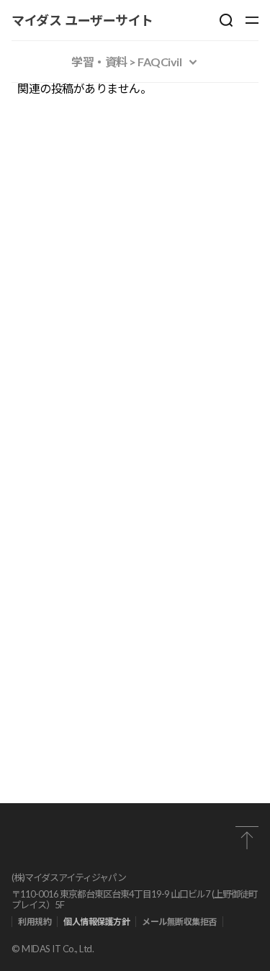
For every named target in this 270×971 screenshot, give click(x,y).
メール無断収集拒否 (179, 921)
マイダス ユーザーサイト (82, 20)
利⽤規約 (34, 921)
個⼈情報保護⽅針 (96, 921)
